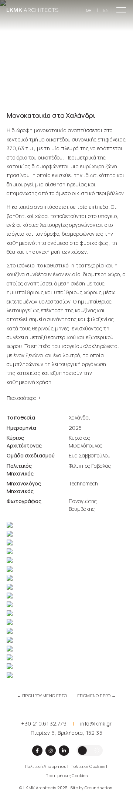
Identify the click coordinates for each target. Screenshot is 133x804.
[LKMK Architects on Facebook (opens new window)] (37, 750)
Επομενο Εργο (96, 695)
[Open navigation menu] (121, 10)
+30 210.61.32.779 (43, 723)
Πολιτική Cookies (88, 766)
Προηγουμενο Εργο (42, 695)
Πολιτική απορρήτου (45, 766)
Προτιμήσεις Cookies (66, 775)
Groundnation (99, 787)
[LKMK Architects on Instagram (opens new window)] (50, 750)
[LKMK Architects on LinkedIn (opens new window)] (64, 750)
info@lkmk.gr (96, 723)
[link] (32, 10)
